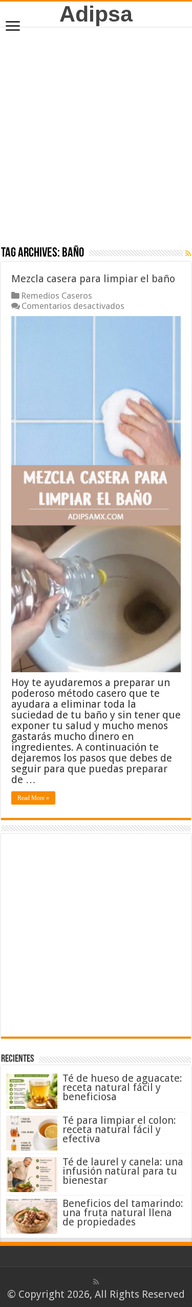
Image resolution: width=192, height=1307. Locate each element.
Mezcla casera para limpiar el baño (93, 278)
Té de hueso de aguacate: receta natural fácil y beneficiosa (122, 1087)
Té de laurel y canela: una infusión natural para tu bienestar (122, 1171)
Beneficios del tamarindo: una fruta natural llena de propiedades (122, 1212)
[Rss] (96, 1282)
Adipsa (96, 14)
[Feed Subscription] (188, 253)
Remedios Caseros (56, 295)
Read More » (33, 798)
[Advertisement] (96, 136)
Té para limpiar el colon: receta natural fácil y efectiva (119, 1129)
